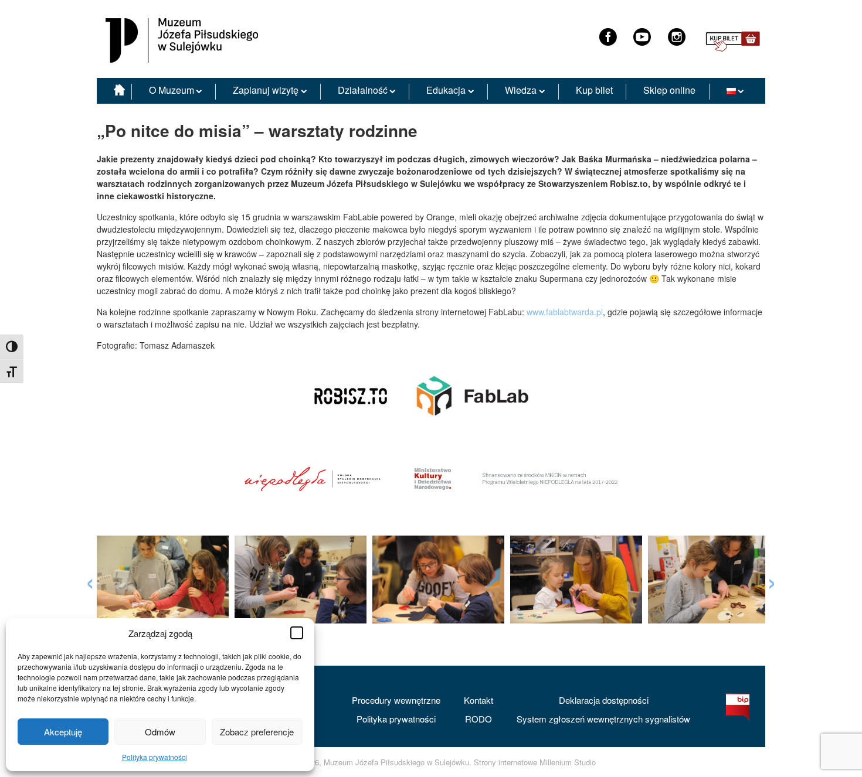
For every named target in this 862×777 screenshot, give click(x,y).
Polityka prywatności (154, 757)
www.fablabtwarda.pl (565, 312)
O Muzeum (171, 90)
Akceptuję (63, 731)
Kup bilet (594, 90)
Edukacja (446, 90)
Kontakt (478, 700)
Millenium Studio (567, 762)
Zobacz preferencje (257, 731)
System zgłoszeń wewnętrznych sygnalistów (603, 719)
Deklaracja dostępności (604, 700)
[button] (297, 633)
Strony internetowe (505, 762)
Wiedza (521, 90)
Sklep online (669, 90)
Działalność (363, 90)
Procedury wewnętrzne (396, 700)
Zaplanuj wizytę (265, 90)
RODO (478, 719)
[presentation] (90, 579)
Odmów (160, 731)
